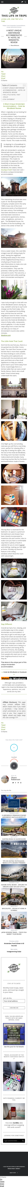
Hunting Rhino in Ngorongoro (14, 839)
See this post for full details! (14, 1047)
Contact (18, 1168)
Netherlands (14, 27)
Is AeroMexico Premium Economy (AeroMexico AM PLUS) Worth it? (14, 816)
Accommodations (20, 25)
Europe (8, 27)
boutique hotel (6, 170)
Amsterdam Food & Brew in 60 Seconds (14, 943)
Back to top (13, 1172)
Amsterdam (13, 25)
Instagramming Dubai (14, 950)
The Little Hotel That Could (11, 96)
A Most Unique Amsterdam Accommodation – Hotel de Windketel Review (14, 90)
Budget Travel (6, 25)
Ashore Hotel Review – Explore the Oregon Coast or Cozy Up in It (14, 885)
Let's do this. (7, 998)
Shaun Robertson (15, 45)
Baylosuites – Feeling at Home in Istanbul (14, 909)
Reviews (19, 27)
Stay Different (9, 99)
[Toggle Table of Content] (23, 85)
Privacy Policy (11, 1168)
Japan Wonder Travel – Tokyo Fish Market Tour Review (14, 933)
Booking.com (6, 335)
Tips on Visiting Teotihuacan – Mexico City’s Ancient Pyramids (14, 862)
